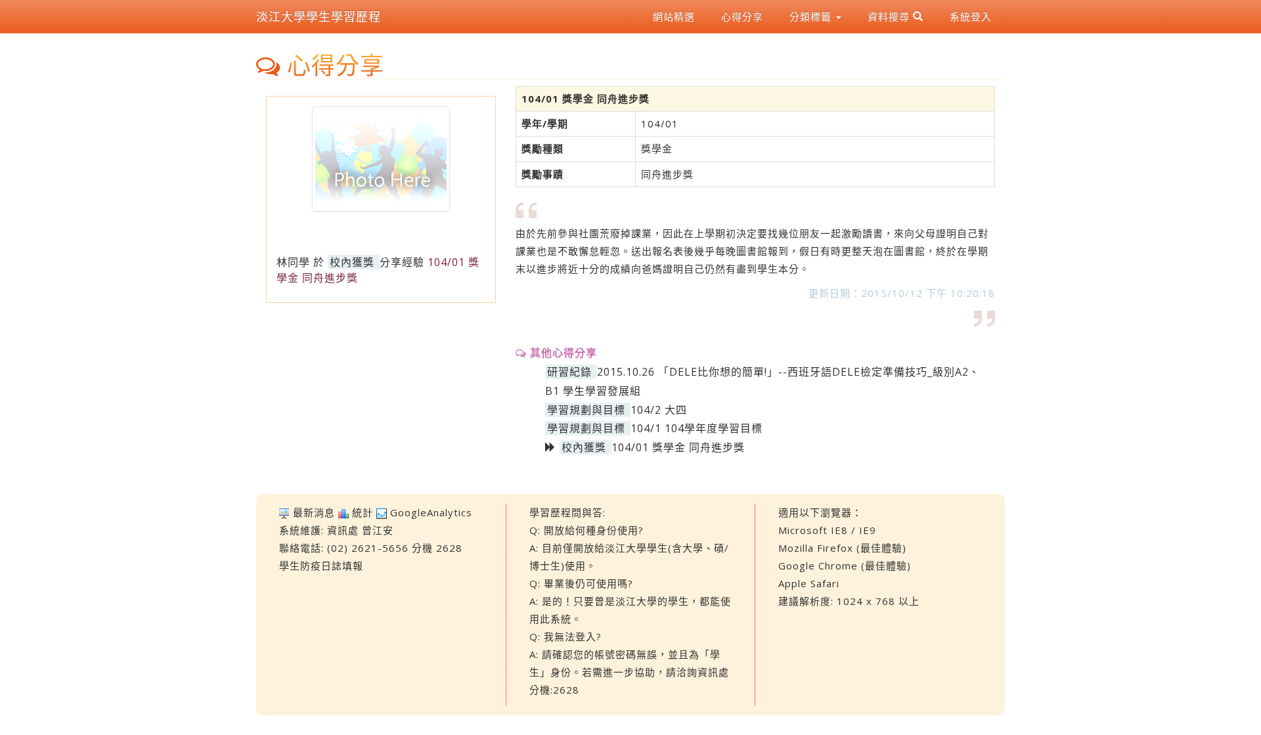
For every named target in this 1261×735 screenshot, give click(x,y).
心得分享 (742, 16)
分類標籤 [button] (812, 16)
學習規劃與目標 (586, 410)
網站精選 (674, 16)
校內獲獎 (352, 262)
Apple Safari (808, 583)
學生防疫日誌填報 (321, 565)
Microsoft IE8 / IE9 (827, 530)
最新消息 (314, 512)
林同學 (293, 262)
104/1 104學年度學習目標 (696, 428)
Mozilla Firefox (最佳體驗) (842, 547)
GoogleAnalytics (431, 512)
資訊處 (343, 530)
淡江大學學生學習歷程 (318, 16)
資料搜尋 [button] (890, 16)
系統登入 (971, 16)
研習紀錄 (569, 372)
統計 (362, 512)
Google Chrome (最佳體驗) (844, 565)
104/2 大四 (658, 410)
